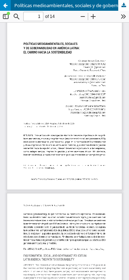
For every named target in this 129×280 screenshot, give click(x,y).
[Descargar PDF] (123, 5)
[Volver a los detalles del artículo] (5, 5)
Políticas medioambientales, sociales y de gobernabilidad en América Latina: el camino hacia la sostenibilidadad (71, 5)
